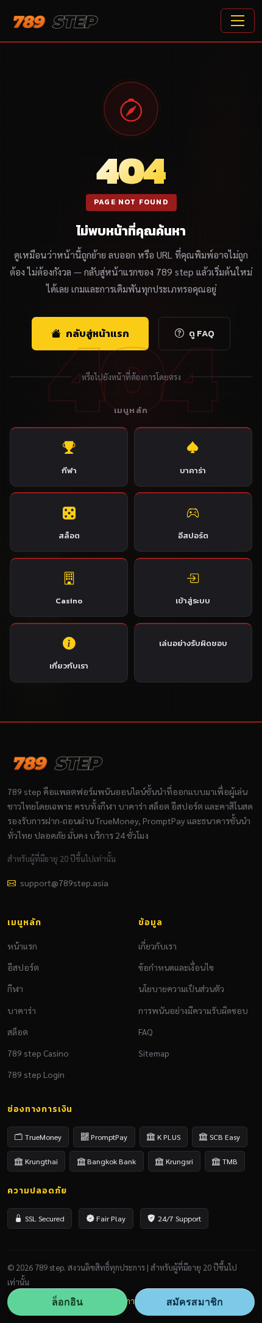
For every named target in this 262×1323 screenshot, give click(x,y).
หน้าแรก (22, 945)
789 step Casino (38, 1052)
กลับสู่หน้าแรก (97, 333)
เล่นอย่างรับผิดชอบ (193, 643)
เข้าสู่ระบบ (192, 600)
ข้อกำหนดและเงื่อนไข (176, 967)
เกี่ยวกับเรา (68, 666)
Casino (68, 600)
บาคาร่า (193, 470)
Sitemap (153, 1052)
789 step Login (36, 1074)
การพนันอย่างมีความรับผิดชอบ (193, 1010)
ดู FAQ (201, 333)
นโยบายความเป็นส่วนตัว (181, 988)
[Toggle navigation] (238, 21)
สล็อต (69, 535)
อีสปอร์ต (193, 535)
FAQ (145, 1031)
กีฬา (69, 470)
